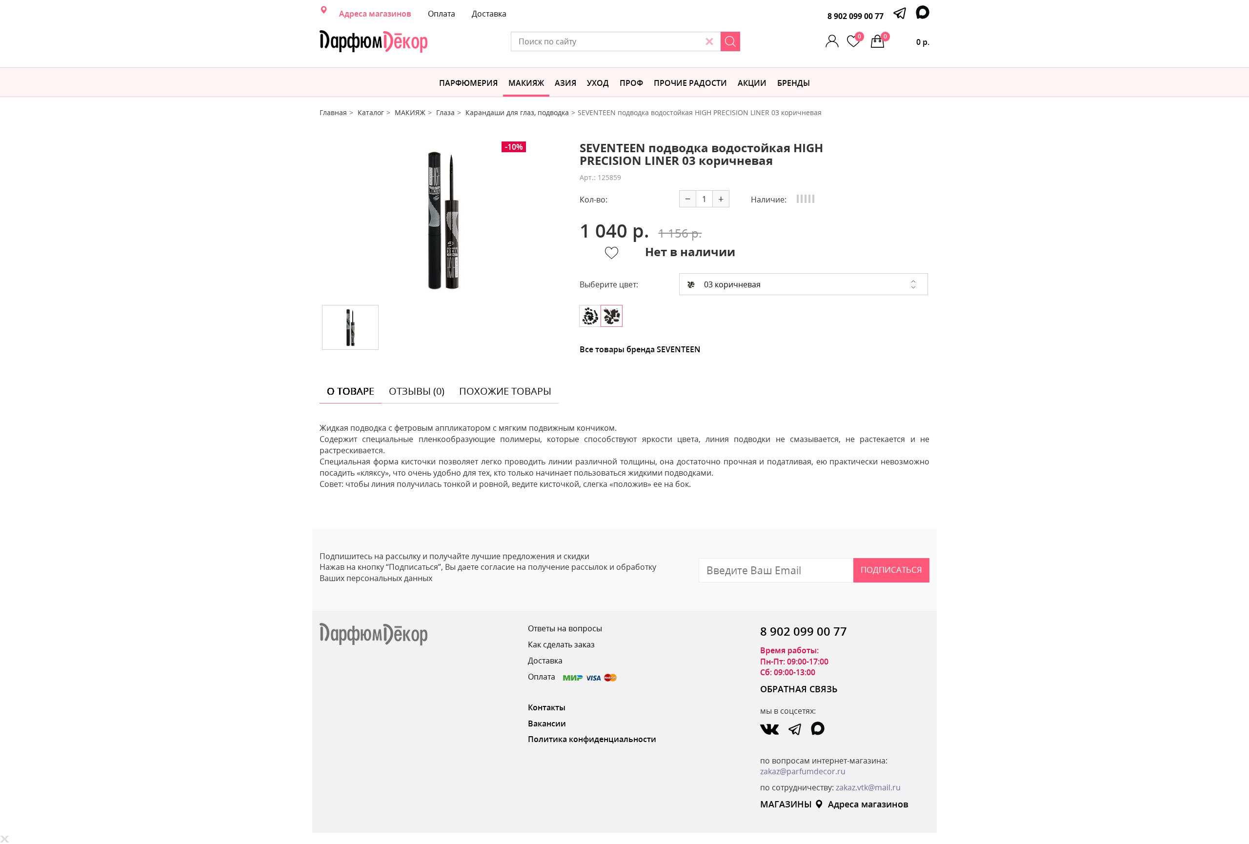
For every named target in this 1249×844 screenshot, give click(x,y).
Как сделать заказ (561, 644)
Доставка (489, 13)
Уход (598, 83)
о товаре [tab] (350, 391)
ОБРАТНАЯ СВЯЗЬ (799, 689)
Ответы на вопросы (565, 628)
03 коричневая (731, 284)
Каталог (371, 112)
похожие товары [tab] (505, 391)
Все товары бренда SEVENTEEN (640, 349)
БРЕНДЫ (793, 83)
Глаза (445, 112)
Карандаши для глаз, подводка (517, 112)
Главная (333, 112)
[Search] (730, 41)
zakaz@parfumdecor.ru (803, 771)
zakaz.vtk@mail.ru (868, 787)
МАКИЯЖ (526, 83)
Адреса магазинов (375, 13)
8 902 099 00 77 (855, 16)
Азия (565, 83)
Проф (631, 83)
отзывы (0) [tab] (416, 391)
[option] (442, 219)
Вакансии (547, 723)
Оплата (441, 13)
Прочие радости (690, 83)
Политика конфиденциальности (592, 739)
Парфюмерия (468, 83)
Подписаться (891, 569)
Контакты (546, 707)
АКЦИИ (752, 83)
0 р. (906, 39)
